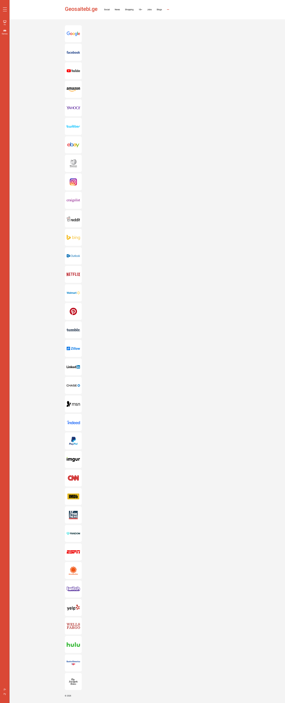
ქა (5, 689)
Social (107, 9)
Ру (5, 694)
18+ (140, 9)
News (117, 9)
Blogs (159, 9)
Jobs (149, 9)
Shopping (129, 9)
